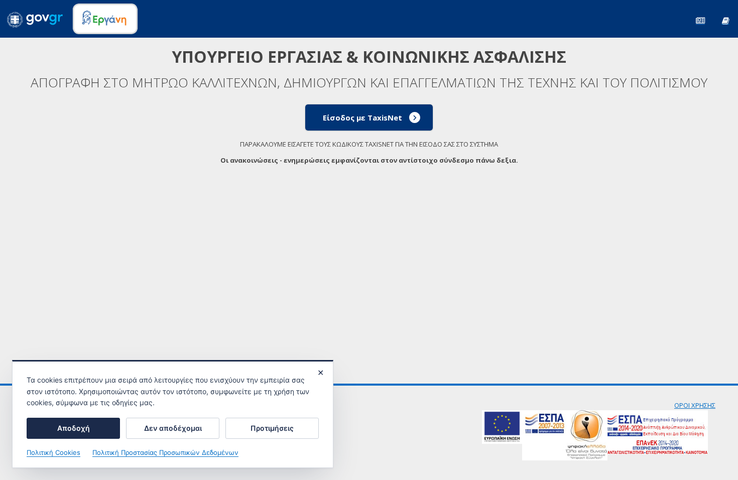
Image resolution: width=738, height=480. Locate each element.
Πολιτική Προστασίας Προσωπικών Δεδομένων (165, 452)
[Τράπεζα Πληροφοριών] (725, 20)
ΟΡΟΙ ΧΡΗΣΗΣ (694, 405)
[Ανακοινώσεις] (700, 20)
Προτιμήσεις (272, 428)
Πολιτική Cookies (53, 452)
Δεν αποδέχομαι (173, 428)
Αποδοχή (73, 428)
